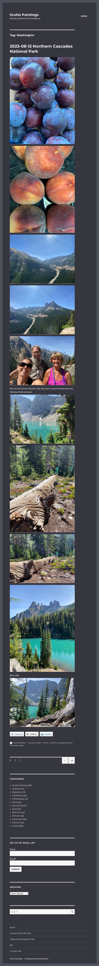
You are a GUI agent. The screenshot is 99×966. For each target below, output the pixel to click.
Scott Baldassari (19, 743)
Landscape (17, 795)
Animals (16, 788)
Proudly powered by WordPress (36, 959)
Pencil (15, 809)
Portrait (16, 816)
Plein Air (16, 812)
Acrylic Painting (19, 785)
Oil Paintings (18, 799)
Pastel (15, 802)
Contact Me (15, 951)
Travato (16, 822)
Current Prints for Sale (20, 933)
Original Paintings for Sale (22, 939)
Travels (45, 743)
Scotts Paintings (24, 15)
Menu (84, 16)
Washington (19, 745)
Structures (17, 819)
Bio (11, 945)
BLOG (12, 927)
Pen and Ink (18, 805)
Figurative (17, 792)
